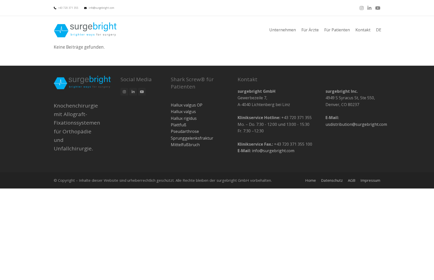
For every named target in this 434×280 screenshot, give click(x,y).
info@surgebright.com (101, 8)
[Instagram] (362, 8)
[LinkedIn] (369, 8)
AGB (351, 180)
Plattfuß (178, 125)
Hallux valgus (183, 111)
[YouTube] (377, 8)
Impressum (370, 180)
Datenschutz (332, 180)
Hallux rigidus (184, 118)
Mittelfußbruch (185, 144)
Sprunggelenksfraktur (192, 138)
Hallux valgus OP (186, 105)
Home (310, 180)
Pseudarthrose (185, 131)
